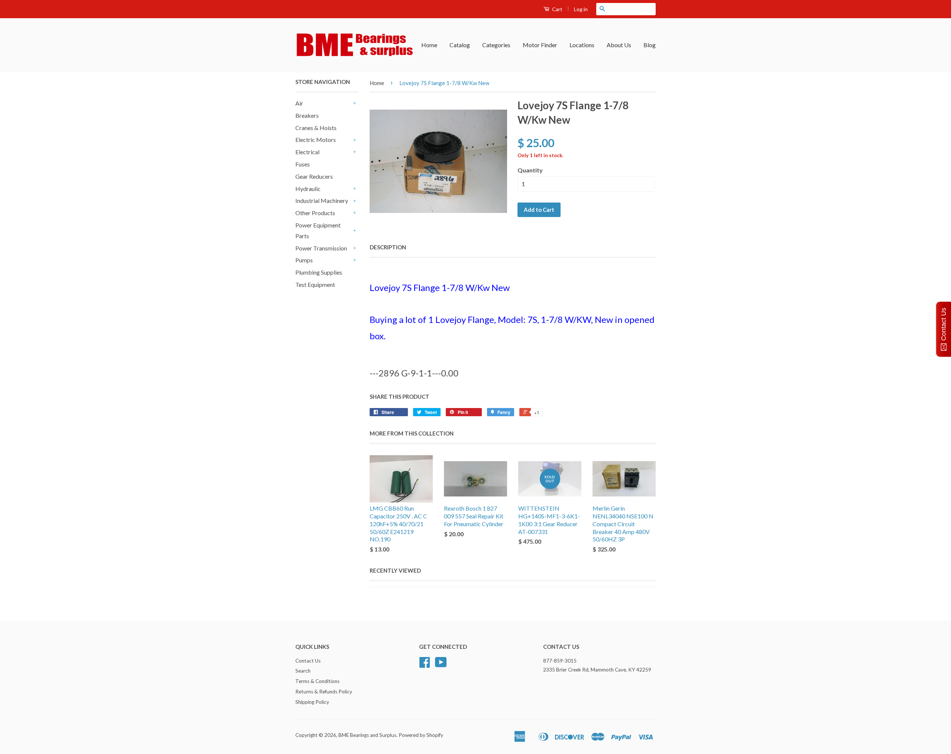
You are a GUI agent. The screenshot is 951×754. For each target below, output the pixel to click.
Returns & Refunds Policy (323, 692)
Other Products (315, 212)
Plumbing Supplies (318, 272)
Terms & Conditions (317, 681)
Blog (649, 44)
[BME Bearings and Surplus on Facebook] (424, 665)
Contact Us (308, 661)
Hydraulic (308, 188)
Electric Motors (315, 139)
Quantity (530, 170)
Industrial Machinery (321, 200)
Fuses (302, 164)
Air (299, 103)
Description (388, 247)
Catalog (459, 44)
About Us (619, 44)
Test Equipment (315, 284)
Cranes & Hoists (316, 127)
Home (429, 44)
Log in (581, 9)
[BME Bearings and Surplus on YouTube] (441, 665)
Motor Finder (540, 44)
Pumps (304, 259)
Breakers (307, 115)
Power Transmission (321, 248)
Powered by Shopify (421, 735)
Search (303, 671)
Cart (556, 9)
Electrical (307, 151)
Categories (496, 44)
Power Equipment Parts (318, 230)
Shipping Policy (312, 702)
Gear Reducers (314, 176)
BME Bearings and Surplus (367, 735)
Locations (581, 44)
